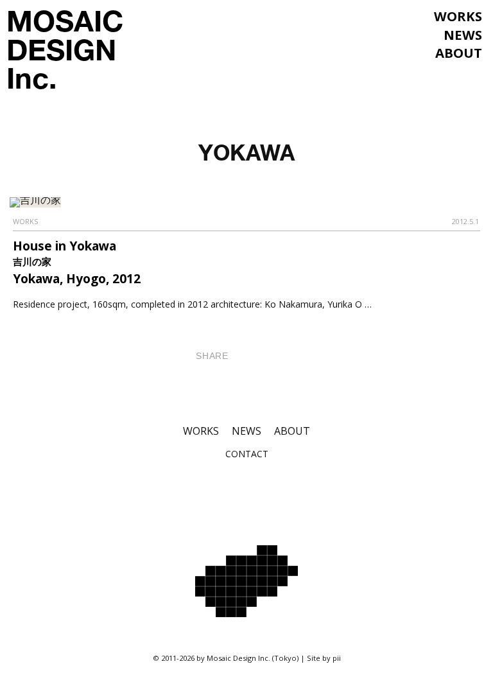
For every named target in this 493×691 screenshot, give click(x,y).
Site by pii (324, 658)
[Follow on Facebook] (246, 492)
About (458, 53)
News (463, 35)
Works (458, 16)
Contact (246, 454)
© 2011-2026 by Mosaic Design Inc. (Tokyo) (225, 658)
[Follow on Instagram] (215, 492)
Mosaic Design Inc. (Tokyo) (246, 581)
